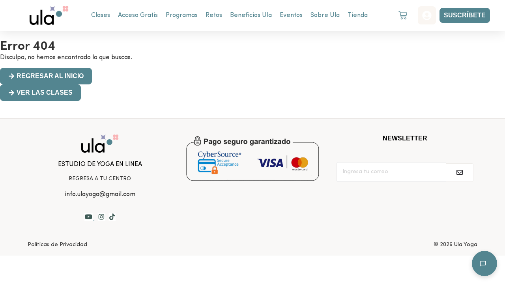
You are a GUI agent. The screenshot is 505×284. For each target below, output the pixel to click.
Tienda (358, 15)
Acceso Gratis (138, 15)
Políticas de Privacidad (57, 245)
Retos (214, 15)
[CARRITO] (403, 15)
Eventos (291, 15)
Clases (100, 15)
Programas (182, 15)
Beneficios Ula (251, 15)
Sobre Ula (325, 15)
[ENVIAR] (459, 172)
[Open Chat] (484, 263)
